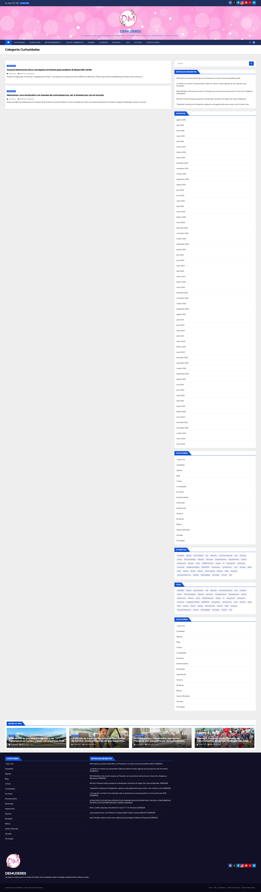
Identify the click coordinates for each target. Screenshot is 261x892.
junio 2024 (180, 260)
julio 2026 (180, 125)
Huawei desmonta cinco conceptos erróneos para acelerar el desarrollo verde (49, 69)
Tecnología (34, 42)
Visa (230, 575)
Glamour (103, 42)
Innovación (180, 567)
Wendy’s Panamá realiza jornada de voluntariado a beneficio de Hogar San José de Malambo (211, 99)
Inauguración (231, 563)
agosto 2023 (181, 314)
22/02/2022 (12, 99)
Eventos (243, 559)
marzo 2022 (180, 406)
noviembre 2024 (182, 233)
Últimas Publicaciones (248, 887)
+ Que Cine (180, 459)
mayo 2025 (180, 201)
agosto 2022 (181, 379)
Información (241, 563)
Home (210, 887)
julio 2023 (180, 320)
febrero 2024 (181, 282)
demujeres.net (27, 744)
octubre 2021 (181, 433)
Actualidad (19, 42)
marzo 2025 (180, 212)
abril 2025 (180, 206)
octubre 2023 (181, 303)
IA (223, 563)
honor (198, 563)
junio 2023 (180, 325)
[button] (250, 42)
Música (179, 524)
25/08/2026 (140, 744)
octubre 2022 (181, 368)
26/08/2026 (77, 744)
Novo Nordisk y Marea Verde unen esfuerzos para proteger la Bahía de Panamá (119, 818)
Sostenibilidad (205, 575)
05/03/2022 (12, 73)
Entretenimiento (53, 42)
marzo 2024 (180, 276)
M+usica (242, 567)
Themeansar (39, 887)
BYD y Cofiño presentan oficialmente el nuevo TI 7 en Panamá (113, 808)
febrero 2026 (181, 152)
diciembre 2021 (182, 422)
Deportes (201, 559)
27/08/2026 (14, 744)
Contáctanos (153, 42)
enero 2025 (180, 222)
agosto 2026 (181, 120)
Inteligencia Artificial (193, 567)
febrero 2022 (181, 412)
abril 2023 (180, 336)
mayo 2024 (180, 266)
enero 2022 (180, 417)
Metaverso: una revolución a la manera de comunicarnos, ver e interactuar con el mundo (55, 95)
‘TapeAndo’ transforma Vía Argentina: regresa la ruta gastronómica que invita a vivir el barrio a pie (212, 104)
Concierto (243, 555)
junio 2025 (180, 195)
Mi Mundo (180, 519)
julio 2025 (180, 190)
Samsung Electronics (184, 575)
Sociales (116, 42)
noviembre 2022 (182, 363)
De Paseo (180, 492)
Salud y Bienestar (183, 530)
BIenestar (214, 555)
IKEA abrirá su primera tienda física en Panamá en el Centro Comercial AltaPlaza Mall (208, 78)
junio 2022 (180, 390)
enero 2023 (180, 352)
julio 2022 (180, 384)
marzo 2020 (180, 439)
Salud (226, 571)
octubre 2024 (181, 239)
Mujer (179, 571)
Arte (207, 555)
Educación (209, 559)
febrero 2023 (181, 347)
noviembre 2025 (182, 168)
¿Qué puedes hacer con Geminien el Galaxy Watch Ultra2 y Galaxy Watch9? (118, 813)
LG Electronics (227, 567)
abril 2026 (180, 141)
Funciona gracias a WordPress (14, 887)
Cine (236, 555)
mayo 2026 (180, 136)
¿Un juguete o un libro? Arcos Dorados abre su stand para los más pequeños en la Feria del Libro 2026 (128, 793)
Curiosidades (11, 65)
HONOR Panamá (207, 563)
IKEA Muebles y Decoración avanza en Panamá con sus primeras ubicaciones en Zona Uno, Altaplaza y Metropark (158, 741)
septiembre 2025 (182, 179)
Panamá (219, 571)
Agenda (91, 42)
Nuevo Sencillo (210, 571)
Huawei (218, 563)
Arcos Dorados (198, 555)
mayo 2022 (180, 395)
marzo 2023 (180, 341)
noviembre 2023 (182, 298)
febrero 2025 (181, 217)
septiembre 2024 (182, 244)
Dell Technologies (190, 559)
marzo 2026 (180, 147)
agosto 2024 (181, 249)
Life (127, 42)
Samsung (234, 571)
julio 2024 (180, 255)
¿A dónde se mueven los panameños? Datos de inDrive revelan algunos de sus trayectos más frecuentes (98, 741)
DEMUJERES (130, 31)
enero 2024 (180, 287)
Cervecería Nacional (225, 555)
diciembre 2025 (182, 163)
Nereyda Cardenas (27, 73)
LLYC (235, 567)
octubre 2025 (181, 174)
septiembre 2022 (182, 374)
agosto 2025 (181, 185)
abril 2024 (180, 271)
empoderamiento (220, 559)
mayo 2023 (180, 330)
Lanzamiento (216, 567)
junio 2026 (180, 131)
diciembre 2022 (182, 357)
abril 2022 (180, 401)
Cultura (138, 42)
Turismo (224, 575)
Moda (249, 567)
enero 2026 (180, 158)
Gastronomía (181, 508)
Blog (178, 476)
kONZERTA (205, 567)
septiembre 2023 (182, 309)
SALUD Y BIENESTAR (74, 42)
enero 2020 (180, 444)
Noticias (200, 571)
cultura (179, 559)
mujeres (185, 571)
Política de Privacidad (233, 887)
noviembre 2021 (182, 428)
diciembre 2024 (182, 228)
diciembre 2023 (182, 293)
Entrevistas (180, 503)
